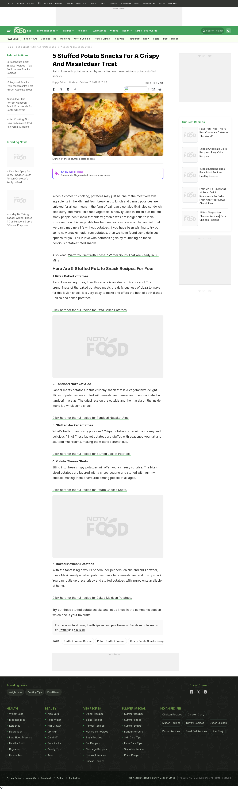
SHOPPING (126, 3)
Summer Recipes (134, 713)
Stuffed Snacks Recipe (78, 641)
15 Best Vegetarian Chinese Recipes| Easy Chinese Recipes (212, 216)
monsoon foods (46, 30)
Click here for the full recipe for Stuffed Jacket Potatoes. (91, 454)
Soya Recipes (94, 737)
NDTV (10, 3)
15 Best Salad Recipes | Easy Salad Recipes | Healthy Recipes (212, 172)
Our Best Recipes (193, 122)
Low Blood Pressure (20, 737)
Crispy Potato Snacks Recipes (148, 641)
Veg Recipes (92, 708)
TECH (103, 3)
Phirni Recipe (131, 755)
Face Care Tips (133, 743)
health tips (93, 625)
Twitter (63, 629)
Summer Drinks (132, 725)
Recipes (82, 30)
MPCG (162, 3)
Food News (30, 38)
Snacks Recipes (95, 760)
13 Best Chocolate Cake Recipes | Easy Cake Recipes (213, 152)
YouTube (79, 629)
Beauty (50, 708)
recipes (111, 625)
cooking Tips (48, 38)
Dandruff (52, 737)
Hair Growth (54, 725)
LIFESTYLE (81, 3)
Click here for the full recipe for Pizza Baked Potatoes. (89, 310)
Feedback (46, 778)
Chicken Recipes (172, 714)
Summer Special (134, 708)
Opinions (65, 38)
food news (78, 625)
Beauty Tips (54, 749)
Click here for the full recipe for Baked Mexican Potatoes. (92, 598)
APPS (137, 3)
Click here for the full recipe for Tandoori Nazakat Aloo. (90, 418)
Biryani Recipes (195, 722)
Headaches (15, 755)
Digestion (14, 749)
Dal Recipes (93, 743)
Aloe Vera (53, 713)
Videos (114, 30)
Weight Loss (15, 692)
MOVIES (48, 3)
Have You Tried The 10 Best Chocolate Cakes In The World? (213, 132)
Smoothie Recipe (134, 749)
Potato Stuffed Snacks (111, 641)
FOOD (70, 3)
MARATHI (172, 3)
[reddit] (75, 89)
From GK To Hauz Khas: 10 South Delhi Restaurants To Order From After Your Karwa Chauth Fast (213, 196)
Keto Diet (14, 725)
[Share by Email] (152, 89)
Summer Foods (132, 719)
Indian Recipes (171, 708)
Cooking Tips (35, 692)
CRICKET (59, 3)
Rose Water (54, 719)
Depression (15, 731)
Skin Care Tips (132, 737)
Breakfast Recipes (196, 731)
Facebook (136, 625)
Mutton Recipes (171, 722)
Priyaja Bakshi (59, 82)
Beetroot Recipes (96, 755)
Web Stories (99, 30)
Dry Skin (52, 731)
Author (60, 778)
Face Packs (54, 743)
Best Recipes (170, 38)
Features (67, 30)
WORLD (20, 3)
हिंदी (39, 3)
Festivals (119, 38)
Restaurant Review (138, 38)
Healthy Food (17, 743)
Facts (156, 38)
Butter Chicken (218, 722)
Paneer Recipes (95, 725)
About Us (31, 778)
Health (126, 30)
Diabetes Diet (17, 719)
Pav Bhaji (218, 731)
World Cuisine (82, 38)
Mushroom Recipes (97, 731)
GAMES (113, 3)
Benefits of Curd (133, 731)
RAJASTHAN (149, 3)
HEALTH (93, 3)
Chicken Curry (196, 714)
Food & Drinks (102, 38)
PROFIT (30, 3)
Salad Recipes (94, 719)
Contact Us (74, 778)
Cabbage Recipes (96, 749)
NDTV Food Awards (146, 30)
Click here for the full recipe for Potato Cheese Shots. (89, 490)
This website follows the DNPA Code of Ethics (151, 778)
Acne (50, 755)
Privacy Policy (14, 778)
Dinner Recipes (94, 713)
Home (10, 47)
